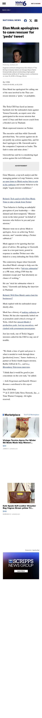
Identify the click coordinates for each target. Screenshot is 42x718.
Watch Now (35, 3)
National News (12, 20)
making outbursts (29, 312)
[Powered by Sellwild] (35, 550)
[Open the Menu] (4, 3)
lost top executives (25, 325)
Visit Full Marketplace (31, 415)
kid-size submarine (30, 268)
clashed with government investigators (19, 328)
